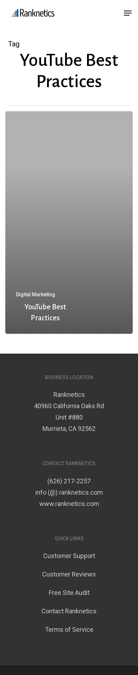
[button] (128, 13)
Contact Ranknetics (69, 611)
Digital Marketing (35, 294)
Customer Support (69, 555)
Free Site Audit (69, 592)
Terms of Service (69, 629)
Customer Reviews (69, 574)
